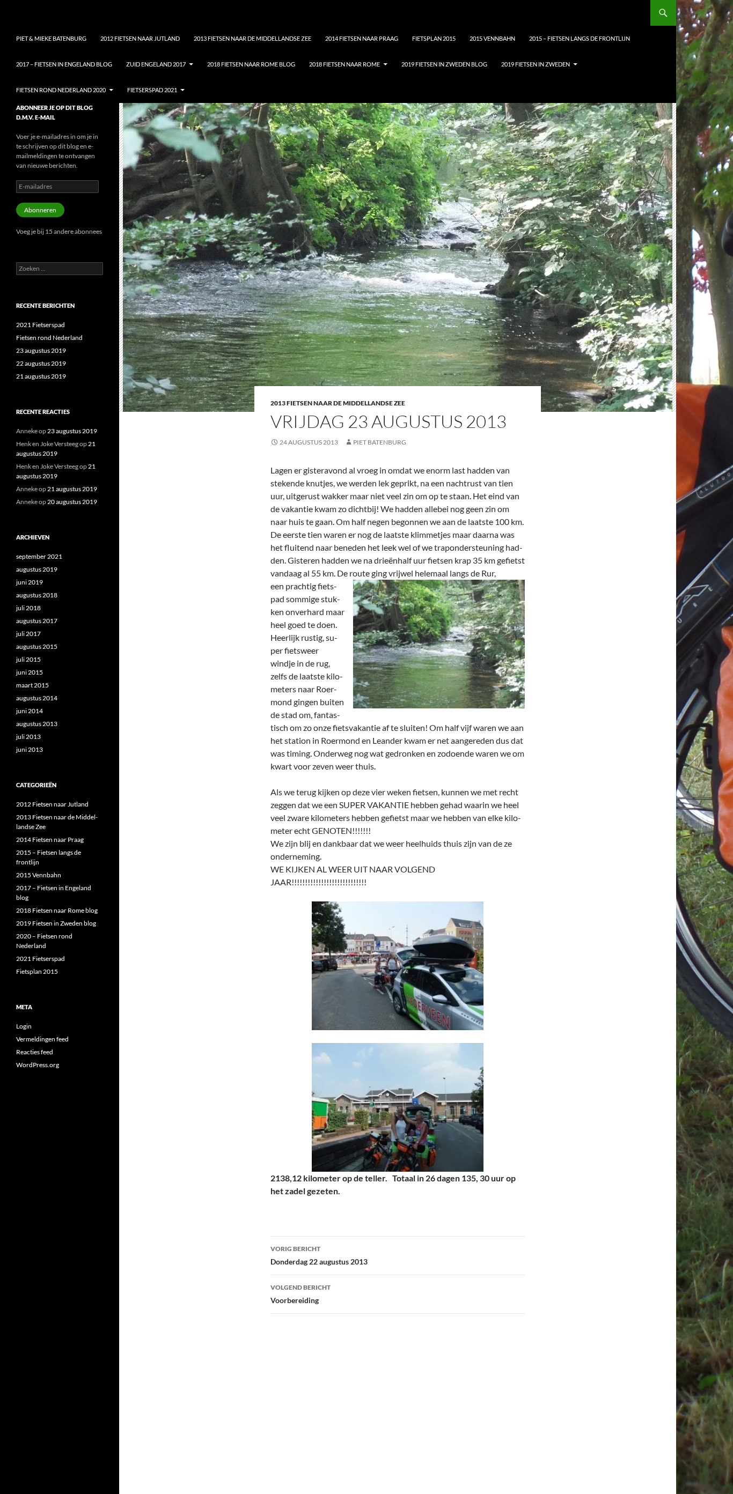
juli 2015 (28, 659)
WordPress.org (37, 1065)
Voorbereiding (300, 1294)
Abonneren (40, 210)
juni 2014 (29, 711)
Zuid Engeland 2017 (156, 64)
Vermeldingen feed (42, 1039)
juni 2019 (29, 582)
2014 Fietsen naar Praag (361, 38)
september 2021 (39, 556)
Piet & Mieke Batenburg (51, 38)
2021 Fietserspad (40, 325)
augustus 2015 (36, 646)
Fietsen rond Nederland (49, 338)
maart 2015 (32, 685)
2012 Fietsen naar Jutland (140, 38)
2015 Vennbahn (492, 38)
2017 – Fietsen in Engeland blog (64, 64)
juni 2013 (29, 749)
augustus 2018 (36, 595)
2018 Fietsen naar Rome (344, 64)
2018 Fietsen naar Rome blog (251, 64)
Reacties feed (34, 1052)
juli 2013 (28, 737)
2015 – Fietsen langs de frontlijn (579, 38)
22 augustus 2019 (41, 363)
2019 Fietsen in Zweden (535, 64)
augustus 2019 (36, 569)
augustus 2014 (36, 698)
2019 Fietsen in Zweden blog (444, 64)
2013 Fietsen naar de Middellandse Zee (252, 38)
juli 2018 (28, 608)
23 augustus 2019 (41, 350)
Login (24, 1026)
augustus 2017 (36, 621)
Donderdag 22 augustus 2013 (319, 1255)
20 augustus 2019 (72, 502)
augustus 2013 (36, 724)
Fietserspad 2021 (152, 89)
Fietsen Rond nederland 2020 (61, 89)
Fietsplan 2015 (434, 38)
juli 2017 (28, 634)
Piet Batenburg (379, 442)
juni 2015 (29, 672)
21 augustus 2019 (41, 376)
